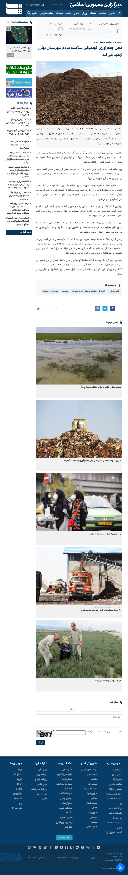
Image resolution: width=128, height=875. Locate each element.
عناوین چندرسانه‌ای (91, 824)
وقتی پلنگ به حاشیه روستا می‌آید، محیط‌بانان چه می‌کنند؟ (18, 112)
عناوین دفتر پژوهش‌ (92, 815)
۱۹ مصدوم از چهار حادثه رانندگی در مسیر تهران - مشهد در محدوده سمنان (18, 185)
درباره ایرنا (117, 770)
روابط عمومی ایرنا (114, 794)
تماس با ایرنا (116, 775)
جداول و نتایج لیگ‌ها (65, 810)
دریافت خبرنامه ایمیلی (115, 825)
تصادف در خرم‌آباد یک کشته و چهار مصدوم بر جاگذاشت (19, 196)
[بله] (77, 847)
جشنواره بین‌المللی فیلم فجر (64, 786)
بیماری (65, 291)
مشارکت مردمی (115, 813)
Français (17, 809)
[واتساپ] (29, 847)
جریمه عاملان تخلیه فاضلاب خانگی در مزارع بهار (101, 387)
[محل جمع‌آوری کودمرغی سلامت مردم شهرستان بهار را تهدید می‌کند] (79, 93)
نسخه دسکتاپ (64, 837)
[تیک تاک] (45, 847)
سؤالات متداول (115, 784)
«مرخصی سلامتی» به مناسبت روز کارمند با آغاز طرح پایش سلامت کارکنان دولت (17, 157)
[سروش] (61, 847)
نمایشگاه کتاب (65, 794)
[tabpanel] (19, 42)
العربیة (19, 779)
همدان (51, 24)
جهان (76, 13)
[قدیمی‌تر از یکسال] (79, 356)
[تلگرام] (98, 847)
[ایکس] (93, 847)
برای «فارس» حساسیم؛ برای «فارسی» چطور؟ (20, 49)
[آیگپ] (72, 847)
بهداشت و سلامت (50, 291)
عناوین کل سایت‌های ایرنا (90, 786)
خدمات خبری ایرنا (114, 832)
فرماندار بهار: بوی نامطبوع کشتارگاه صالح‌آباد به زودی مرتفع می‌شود (17, 221)
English (18, 775)
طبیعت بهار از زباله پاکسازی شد (108, 681)
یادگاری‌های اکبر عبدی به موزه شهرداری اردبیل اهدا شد (18, 134)
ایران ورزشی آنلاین (41, 796)
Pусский (18, 799)
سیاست (102, 13)
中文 (20, 770)
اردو (20, 804)
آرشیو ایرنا (117, 779)
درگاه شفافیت (115, 808)
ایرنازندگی (42, 770)
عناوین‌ (112, 13)
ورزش (84, 13)
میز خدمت (117, 818)
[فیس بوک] (50, 847)
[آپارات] (82, 847)
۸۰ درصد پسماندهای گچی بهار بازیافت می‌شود (101, 610)
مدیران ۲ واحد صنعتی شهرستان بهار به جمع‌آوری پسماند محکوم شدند (91, 460)
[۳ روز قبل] (19, 35)
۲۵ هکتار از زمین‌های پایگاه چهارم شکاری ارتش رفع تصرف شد (17, 123)
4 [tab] (8, 22)
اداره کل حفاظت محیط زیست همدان (88, 291)
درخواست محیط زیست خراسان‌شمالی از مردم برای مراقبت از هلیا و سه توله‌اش (18, 172)
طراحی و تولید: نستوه (113, 861)
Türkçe (18, 789)
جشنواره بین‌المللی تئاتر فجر (64, 825)
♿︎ (120, 867)
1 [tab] (19, 22)
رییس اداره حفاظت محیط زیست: (107, 42)
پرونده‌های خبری (89, 770)
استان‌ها (61, 24)
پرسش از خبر (66, 799)
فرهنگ (59, 13)
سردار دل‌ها (67, 779)
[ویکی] (34, 847)
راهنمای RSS (115, 789)
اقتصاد (93, 13)
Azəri (19, 784)
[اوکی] (40, 847)
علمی (34, 13)
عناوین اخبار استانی (91, 796)
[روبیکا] (88, 847)
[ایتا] (66, 847)
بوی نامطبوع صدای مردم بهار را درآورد (105, 534)
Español (17, 794)
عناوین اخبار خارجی (91, 805)
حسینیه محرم (66, 818)
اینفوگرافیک (66, 803)
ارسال (40, 742)
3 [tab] (12, 22)
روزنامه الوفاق (41, 779)
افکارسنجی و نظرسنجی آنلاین (64, 772)
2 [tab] (16, 22)
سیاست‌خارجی (46, 13)
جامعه (68, 13)
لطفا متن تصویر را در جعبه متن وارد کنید (104, 732)
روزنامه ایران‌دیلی (39, 789)
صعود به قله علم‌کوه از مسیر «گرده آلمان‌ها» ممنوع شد (19, 145)
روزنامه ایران (41, 775)
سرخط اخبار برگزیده (92, 777)
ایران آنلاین (42, 784)
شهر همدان (114, 291)
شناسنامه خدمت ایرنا (114, 801)
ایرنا (95, 5)
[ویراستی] (56, 847)
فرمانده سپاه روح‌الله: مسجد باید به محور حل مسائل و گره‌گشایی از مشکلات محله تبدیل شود (18, 208)
